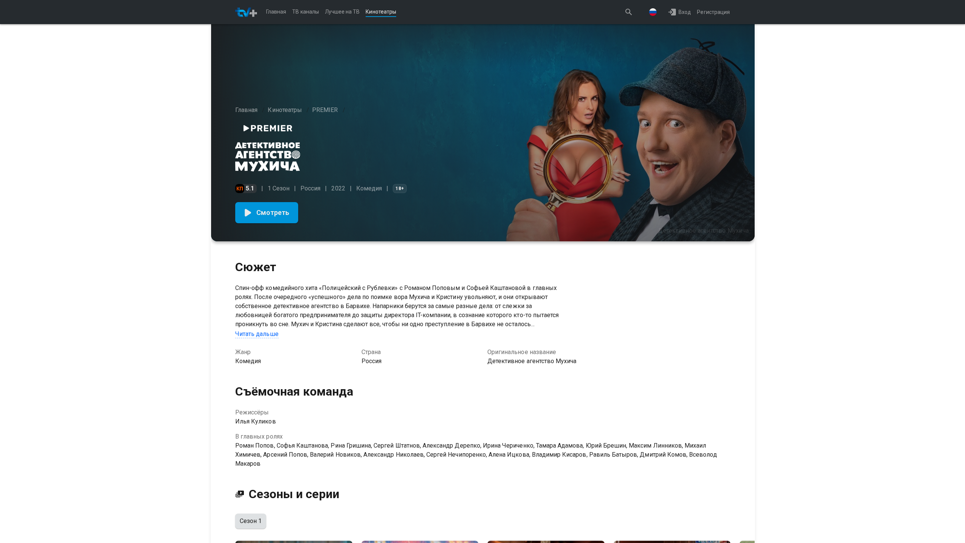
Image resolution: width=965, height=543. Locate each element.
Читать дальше (257, 333)
